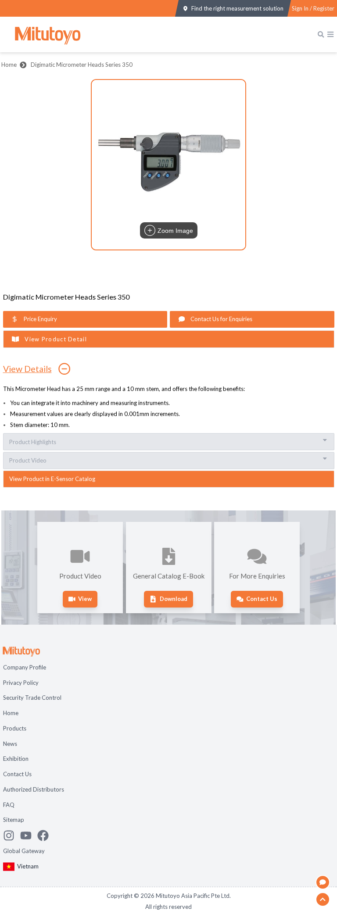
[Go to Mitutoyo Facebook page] (45, 835)
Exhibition (16, 758)
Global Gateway (24, 850)
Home (9, 64)
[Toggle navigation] (330, 34)
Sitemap (13, 819)
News (10, 743)
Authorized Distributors (33, 789)
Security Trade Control (32, 697)
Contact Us (17, 774)
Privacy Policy (21, 682)
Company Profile (24, 667)
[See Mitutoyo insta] (11, 835)
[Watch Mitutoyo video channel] (28, 835)
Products (14, 728)
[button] (168, 165)
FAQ (8, 804)
